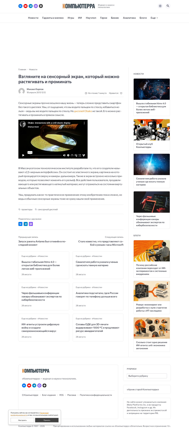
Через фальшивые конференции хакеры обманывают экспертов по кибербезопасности (42, 296)
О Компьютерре (30, 395)
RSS (61, 395)
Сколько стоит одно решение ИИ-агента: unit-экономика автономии (151, 345)
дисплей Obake (83, 111)
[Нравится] (121, 93)
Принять (47, 420)
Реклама (71, 395)
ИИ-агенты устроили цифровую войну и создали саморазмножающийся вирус (40, 328)
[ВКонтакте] (20, 6)
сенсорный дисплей (48, 209)
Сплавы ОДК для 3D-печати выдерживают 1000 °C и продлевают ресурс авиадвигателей (97, 328)
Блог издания (49, 395)
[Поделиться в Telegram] (26, 224)
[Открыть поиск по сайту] (168, 6)
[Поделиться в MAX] (31, 224)
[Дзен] (41, 6)
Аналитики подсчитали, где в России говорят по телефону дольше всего (97, 294)
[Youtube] (26, 6)
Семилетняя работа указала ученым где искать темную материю (97, 263)
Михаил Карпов (35, 89)
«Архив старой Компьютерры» (143, 389)
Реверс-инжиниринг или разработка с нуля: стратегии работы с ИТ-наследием (151, 307)
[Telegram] (31, 6)
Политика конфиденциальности (96, 395)
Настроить (22, 420)
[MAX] (36, 6)
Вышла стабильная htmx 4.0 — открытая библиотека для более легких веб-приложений (41, 265)
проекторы (26, 209)
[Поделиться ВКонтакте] (20, 224)
